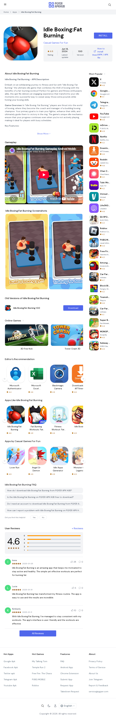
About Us (93, 673)
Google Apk (9, 661)
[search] (109, 5)
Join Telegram (96, 679)
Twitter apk (9, 673)
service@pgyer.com (98, 691)
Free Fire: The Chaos (42, 673)
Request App (66, 685)
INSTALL (103, 35)
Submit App (66, 679)
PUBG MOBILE (38, 679)
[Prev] (10, 251)
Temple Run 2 (38, 667)
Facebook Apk (11, 667)
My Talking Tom (39, 661)
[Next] (77, 251)
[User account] (55, 706)
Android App (66, 667)
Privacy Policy (95, 661)
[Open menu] (5, 4)
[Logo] (57, 5)
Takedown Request (69, 691)
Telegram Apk (10, 679)
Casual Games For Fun (56, 42)
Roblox (35, 685)
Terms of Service (97, 667)
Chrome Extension (69, 673)
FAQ (62, 661)
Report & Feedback (98, 685)
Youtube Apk (10, 685)
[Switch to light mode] (49, 706)
